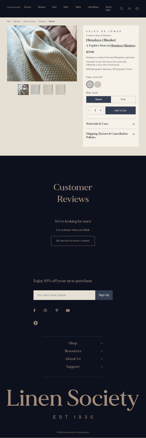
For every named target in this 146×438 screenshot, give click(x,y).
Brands (41, 7)
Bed (54, 7)
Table (78, 7)
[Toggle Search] (122, 8)
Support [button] (73, 367)
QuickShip (93, 7)
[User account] (129, 8)
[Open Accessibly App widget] (35, 323)
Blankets (16, 21)
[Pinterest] (57, 310)
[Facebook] (34, 310)
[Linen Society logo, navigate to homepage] (14, 7)
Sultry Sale (109, 8)
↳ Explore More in (110, 45)
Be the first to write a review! (73, 240)
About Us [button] (73, 359)
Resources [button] (73, 351)
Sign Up (104, 295)
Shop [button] (73, 343)
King (123, 99)
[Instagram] (45, 310)
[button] (111, 124)
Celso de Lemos (29, 21)
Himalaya (42, 21)
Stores (27, 7)
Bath (66, 7)
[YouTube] (68, 310)
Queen (98, 99)
